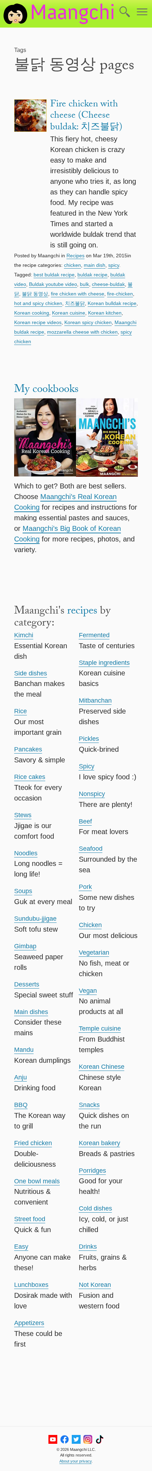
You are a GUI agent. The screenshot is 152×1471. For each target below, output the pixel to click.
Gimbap (25, 946)
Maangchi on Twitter (76, 1439)
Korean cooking (31, 313)
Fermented (94, 635)
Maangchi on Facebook (64, 1439)
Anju (20, 1077)
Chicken (90, 924)
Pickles (89, 738)
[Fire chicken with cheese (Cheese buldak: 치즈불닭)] (30, 174)
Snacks (89, 1104)
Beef (85, 821)
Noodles (25, 853)
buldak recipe (92, 274)
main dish (94, 265)
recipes (82, 612)
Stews (22, 815)
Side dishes (30, 673)
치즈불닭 (75, 303)
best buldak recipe (54, 274)
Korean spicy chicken (88, 322)
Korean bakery (99, 1143)
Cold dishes (95, 1208)
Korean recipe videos (38, 322)
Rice (20, 711)
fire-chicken (120, 294)
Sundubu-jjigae (35, 918)
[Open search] (124, 12)
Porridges (92, 1170)
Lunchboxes (31, 1284)
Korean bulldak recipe (112, 303)
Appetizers (29, 1322)
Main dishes (31, 1011)
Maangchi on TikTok (99, 1439)
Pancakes (28, 749)
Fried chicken (33, 1143)
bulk (84, 284)
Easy (21, 1246)
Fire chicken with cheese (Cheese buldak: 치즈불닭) (86, 116)
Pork (85, 886)
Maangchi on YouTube (52, 1439)
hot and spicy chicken (38, 303)
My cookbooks (46, 390)
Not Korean (95, 1284)
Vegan (88, 990)
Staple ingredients (104, 662)
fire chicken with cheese (77, 294)
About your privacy (75, 1461)
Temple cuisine (100, 1028)
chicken (72, 265)
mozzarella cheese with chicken (82, 332)
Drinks (88, 1246)
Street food (29, 1219)
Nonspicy (92, 793)
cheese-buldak (108, 284)
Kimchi (23, 635)
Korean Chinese (101, 1066)
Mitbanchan (95, 700)
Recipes (75, 255)
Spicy (86, 766)
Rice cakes (29, 776)
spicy (113, 265)
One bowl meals (37, 1181)
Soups (23, 891)
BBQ (21, 1104)
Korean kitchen (105, 313)
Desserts (26, 984)
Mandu (24, 1049)
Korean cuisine (68, 313)
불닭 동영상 (35, 294)
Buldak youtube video (53, 284)
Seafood (91, 848)
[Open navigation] (142, 12)
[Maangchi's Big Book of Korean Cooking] (107, 438)
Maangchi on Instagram (87, 1439)
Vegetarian (94, 952)
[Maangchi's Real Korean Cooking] (45, 438)
